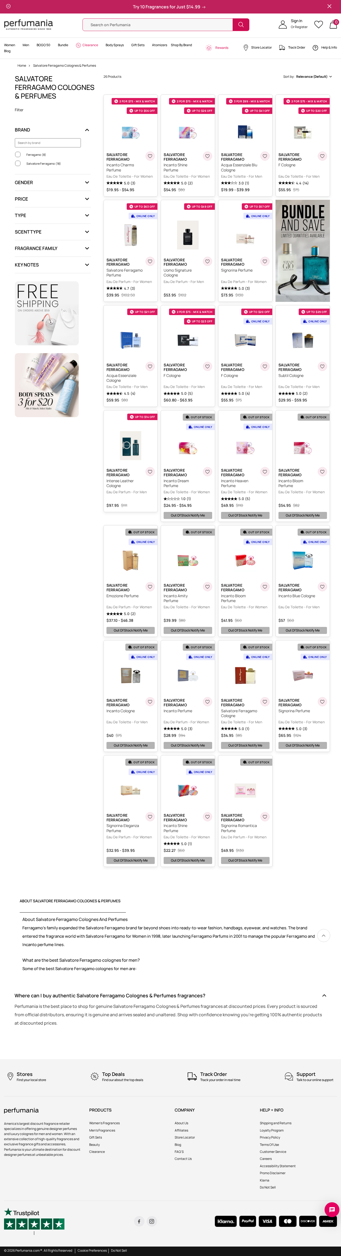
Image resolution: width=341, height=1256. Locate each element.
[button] (293, 24)
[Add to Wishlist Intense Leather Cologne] (150, 471)
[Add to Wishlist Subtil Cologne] (322, 366)
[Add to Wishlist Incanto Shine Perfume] (207, 156)
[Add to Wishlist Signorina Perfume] (265, 261)
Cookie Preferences (92, 1250)
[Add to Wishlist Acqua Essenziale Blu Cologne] (265, 156)
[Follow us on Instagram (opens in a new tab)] (152, 1221)
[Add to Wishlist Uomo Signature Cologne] (207, 261)
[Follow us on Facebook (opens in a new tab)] (139, 1221)
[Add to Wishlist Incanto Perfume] (207, 701)
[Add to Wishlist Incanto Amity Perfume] (207, 586)
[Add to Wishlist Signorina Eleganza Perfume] (150, 816)
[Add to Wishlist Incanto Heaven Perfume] (265, 471)
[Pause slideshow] (8, 6)
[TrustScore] (34, 1221)
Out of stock (188, 515)
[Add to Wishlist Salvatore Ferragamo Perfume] (150, 261)
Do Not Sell (119, 1250)
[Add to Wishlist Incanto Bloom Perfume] (322, 471)
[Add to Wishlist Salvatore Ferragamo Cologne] (265, 701)
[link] (323, 935)
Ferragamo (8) (36, 155)
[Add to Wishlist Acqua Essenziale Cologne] (150, 366)
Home (22, 65)
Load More (218, 876)
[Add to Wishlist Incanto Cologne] (150, 701)
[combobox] (307, 76)
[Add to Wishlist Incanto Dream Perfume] (207, 471)
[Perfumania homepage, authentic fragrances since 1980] (28, 24)
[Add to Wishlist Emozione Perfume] (150, 586)
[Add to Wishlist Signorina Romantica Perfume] (265, 816)
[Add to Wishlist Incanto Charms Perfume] (150, 156)
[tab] (73, 905)
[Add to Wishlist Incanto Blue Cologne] (322, 586)
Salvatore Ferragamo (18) (43, 163)
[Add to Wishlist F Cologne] (322, 156)
